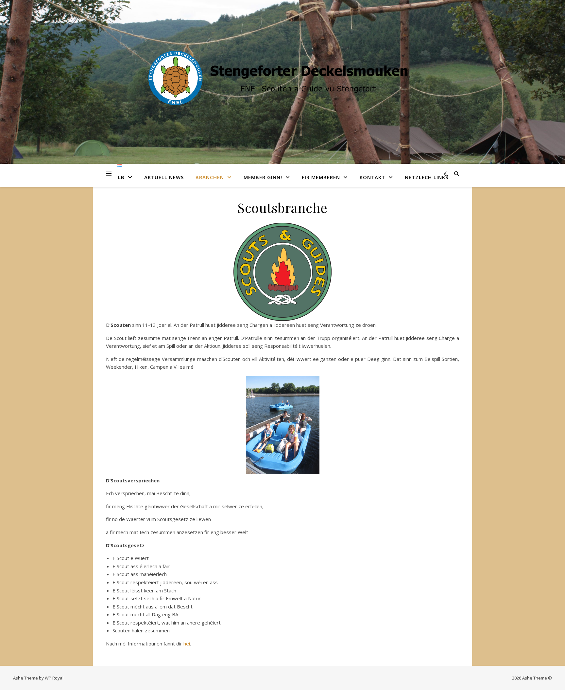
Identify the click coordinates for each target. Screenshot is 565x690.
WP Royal (54, 678)
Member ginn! (263, 177)
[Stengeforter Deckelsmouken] (282, 78)
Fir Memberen (321, 177)
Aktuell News (164, 177)
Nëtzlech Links (426, 177)
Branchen (210, 177)
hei (186, 643)
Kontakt (372, 177)
